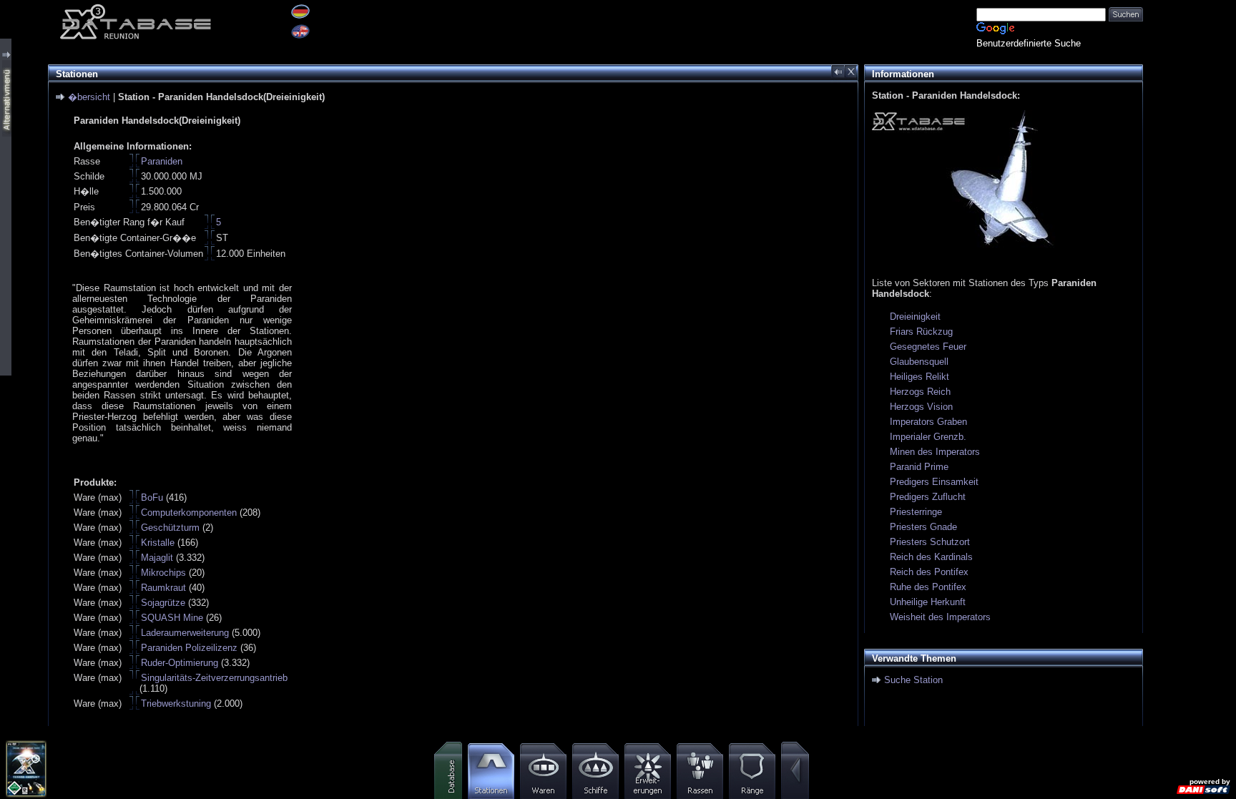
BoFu (152, 497)
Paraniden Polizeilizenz (189, 647)
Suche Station (913, 680)
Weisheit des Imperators (940, 617)
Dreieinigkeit (915, 316)
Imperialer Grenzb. (928, 436)
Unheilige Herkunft (928, 602)
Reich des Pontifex (929, 572)
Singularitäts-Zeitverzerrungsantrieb (214, 677)
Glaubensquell (919, 361)
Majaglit (157, 557)
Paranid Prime (919, 466)
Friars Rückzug (921, 331)
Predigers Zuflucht (928, 496)
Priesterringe (916, 511)
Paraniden (161, 161)
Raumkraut (163, 587)
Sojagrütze (163, 602)
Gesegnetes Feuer (928, 346)
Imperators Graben (928, 421)
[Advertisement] (1189, 214)
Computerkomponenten (189, 512)
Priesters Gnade (923, 526)
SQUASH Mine (172, 617)
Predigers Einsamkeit (934, 481)
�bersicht (89, 97)
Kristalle (158, 542)
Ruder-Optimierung (179, 662)
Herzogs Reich (920, 391)
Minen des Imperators (935, 451)
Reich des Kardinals (931, 557)
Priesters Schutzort (930, 541)
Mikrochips (163, 572)
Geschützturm (170, 527)
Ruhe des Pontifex (928, 587)
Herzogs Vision (921, 406)
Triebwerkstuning (176, 703)
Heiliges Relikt (919, 376)
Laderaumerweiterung (185, 632)
